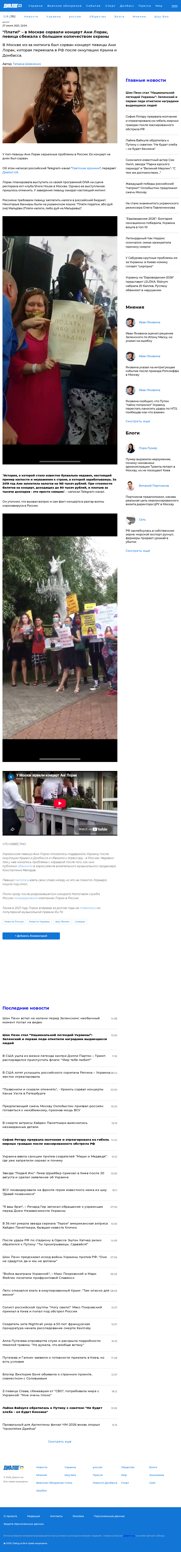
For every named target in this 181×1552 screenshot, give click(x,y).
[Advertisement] (59, 970)
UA (6, 16)
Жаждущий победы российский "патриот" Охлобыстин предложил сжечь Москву (151, 188)
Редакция (33, 1516)
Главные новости (146, 80)
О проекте (10, 1516)
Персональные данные (109, 1516)
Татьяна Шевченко (27, 64)
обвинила (25, 866)
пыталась (22, 880)
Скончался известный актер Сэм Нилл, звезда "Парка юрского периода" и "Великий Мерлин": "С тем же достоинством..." (151, 166)
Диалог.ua (129, 1535)
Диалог (6, 22)
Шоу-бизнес (62, 921)
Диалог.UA (10, 172)
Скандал (80, 921)
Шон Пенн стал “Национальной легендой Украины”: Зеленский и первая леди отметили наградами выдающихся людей (152, 99)
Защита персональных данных (24, 1524)
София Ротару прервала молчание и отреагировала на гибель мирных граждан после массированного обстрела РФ (152, 123)
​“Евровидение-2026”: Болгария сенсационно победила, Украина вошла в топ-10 (150, 223)
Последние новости (25, 1008)
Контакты (56, 1516)
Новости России (14, 921)
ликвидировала (26, 898)
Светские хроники (86, 168)
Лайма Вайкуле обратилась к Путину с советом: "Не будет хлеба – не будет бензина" (151, 145)
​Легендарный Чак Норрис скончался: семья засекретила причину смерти (148, 242)
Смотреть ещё (60, 1441)
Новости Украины (39, 921)
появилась (88, 908)
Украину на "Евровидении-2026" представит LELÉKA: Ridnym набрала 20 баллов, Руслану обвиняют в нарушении (150, 284)
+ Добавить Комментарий (31, 935)
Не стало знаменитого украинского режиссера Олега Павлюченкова (152, 205)
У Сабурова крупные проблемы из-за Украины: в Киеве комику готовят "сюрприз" (152, 262)
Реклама (78, 1516)
